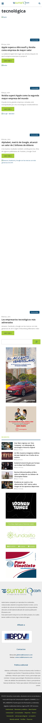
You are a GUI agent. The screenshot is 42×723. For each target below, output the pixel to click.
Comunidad (9, 713)
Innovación (10, 716)
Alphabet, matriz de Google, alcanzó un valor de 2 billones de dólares (19, 144)
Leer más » (8, 61)
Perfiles (22, 719)
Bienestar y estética (21, 709)
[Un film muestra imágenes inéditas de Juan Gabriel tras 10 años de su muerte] (7, 456)
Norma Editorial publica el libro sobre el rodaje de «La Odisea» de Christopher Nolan (26, 474)
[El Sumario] (21, 3)
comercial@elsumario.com (23, 657)
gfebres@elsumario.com (24, 655)
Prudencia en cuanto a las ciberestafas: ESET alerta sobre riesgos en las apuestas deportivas (26, 484)
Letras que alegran (21, 716)
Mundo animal (14, 719)
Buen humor (32, 709)
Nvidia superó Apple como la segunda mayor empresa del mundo (20, 97)
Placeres (29, 719)
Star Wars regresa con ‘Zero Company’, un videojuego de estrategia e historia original (24, 445)
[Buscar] (36, 341)
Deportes (27, 713)
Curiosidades (19, 713)
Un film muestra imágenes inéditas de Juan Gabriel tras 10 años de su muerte (26, 455)
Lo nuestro (32, 716)
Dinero (34, 713)
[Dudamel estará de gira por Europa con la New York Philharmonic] (7, 466)
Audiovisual (9, 709)
